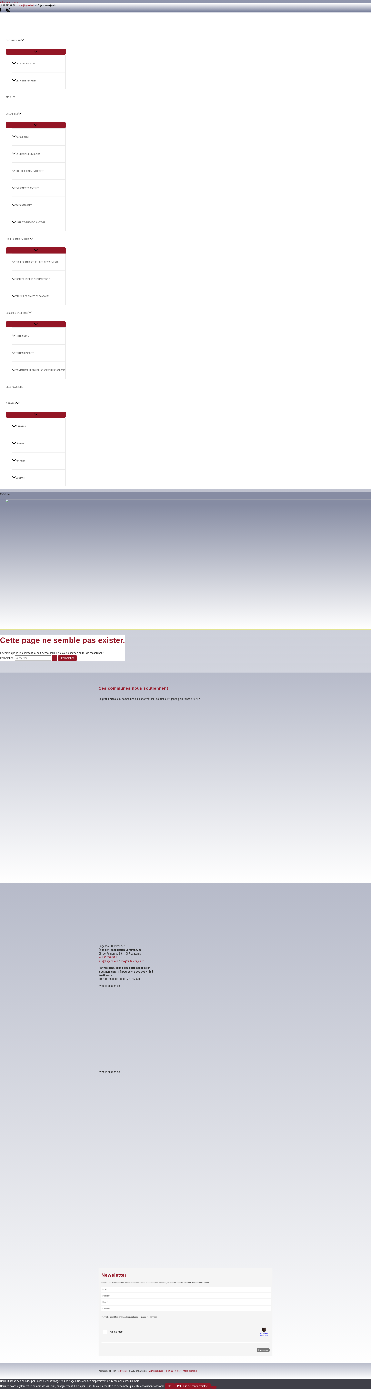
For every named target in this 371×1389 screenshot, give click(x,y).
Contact (20, 477)
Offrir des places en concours (33, 296)
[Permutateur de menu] (36, 52)
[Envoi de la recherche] (54, 658)
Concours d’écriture (17, 313)
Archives (21, 460)
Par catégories (24, 205)
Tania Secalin (122, 1371)
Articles (10, 97)
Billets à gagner (15, 387)
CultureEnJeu (13, 40)
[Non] (214, 1387)
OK (169, 1386)
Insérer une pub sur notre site (33, 279)
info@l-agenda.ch (26, 5)
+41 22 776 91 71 (109, 957)
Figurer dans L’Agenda (17, 239)
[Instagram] (8, 11)
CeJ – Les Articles (25, 63)
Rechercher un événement (30, 171)
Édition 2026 (22, 336)
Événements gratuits (27, 188)
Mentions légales (156, 1371)
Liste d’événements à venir (30, 222)
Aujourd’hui (22, 137)
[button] (22, 40)
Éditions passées (25, 353)
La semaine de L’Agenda (28, 154)
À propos (21, 426)
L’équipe (20, 443)
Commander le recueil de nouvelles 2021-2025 (40, 370)
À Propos (11, 403)
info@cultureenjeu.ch (46, 5)
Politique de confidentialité (192, 1386)
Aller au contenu (9, 2)
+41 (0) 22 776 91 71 (172, 1371)
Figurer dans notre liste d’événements (37, 262)
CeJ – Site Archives (26, 80)
